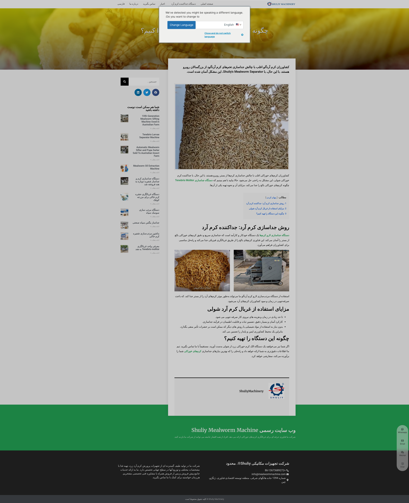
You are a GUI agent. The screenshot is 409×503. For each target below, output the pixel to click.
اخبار (162, 3)
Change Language (181, 24)
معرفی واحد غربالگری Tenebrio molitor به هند (147, 248)
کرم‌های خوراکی (192, 351)
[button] (155, 92)
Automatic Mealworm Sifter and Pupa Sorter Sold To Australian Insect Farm (146, 151)
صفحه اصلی (207, 3)
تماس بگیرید (149, 3)
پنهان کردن (271, 197)
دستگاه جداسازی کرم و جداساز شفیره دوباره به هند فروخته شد (147, 181)
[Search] (125, 82)
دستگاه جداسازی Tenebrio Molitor (194, 180)
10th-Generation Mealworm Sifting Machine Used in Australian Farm (149, 120)
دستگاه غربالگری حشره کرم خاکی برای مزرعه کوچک (147, 197)
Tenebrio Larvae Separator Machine (149, 136)
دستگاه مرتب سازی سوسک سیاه (149, 211)
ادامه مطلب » (154, 128)
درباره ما (133, 3)
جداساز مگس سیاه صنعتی (146, 222)
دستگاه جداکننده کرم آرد (183, 3)
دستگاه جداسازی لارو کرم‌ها (274, 235)
